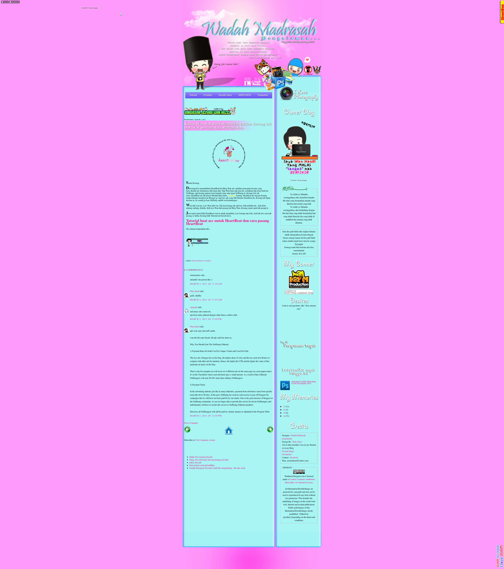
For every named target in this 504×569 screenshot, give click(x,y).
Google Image (288, 451)
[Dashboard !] (14, 2)
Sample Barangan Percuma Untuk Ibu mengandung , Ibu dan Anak (217, 468)
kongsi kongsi (197, 261)
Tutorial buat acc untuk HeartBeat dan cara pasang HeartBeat (227, 222)
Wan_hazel (194, 291)
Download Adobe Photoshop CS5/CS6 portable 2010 (303, 382)
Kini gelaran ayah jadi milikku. (202, 465)
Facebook (294, 457)
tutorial (207, 261)
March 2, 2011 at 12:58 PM (206, 415)
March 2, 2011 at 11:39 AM (206, 283)
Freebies (207, 95)
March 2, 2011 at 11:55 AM (206, 299)
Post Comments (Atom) (205, 440)
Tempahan (263, 95)
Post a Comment (191, 422)
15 (284, 412)
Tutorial (193, 95)
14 (284, 415)
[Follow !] (5, 2)
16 (284, 409)
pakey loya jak (195, 462)
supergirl (193, 307)
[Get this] (500, 567)
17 (284, 406)
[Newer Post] (187, 431)
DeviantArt (286, 454)
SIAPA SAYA (244, 95)
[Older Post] (270, 431)
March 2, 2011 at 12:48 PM (206, 319)
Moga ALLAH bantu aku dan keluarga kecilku (209, 459)
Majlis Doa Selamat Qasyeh (200, 456)
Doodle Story (225, 95)
